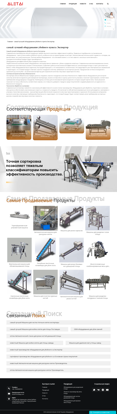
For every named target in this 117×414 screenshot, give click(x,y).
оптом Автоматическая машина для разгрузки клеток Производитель (37, 370)
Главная (10, 41)
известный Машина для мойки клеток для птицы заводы (32, 343)
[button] (107, 127)
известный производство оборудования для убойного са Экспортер (36, 350)
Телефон (109, 23)
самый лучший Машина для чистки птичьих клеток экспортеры (34, 322)
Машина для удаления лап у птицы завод (85, 343)
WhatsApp (109, 26)
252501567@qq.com (18, 394)
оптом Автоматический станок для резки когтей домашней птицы (35, 336)
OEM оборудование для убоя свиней (88, 329)
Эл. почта (109, 20)
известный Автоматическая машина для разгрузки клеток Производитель (38, 363)
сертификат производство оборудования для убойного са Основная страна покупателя (43, 356)
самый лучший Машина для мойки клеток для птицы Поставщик (35, 329)
